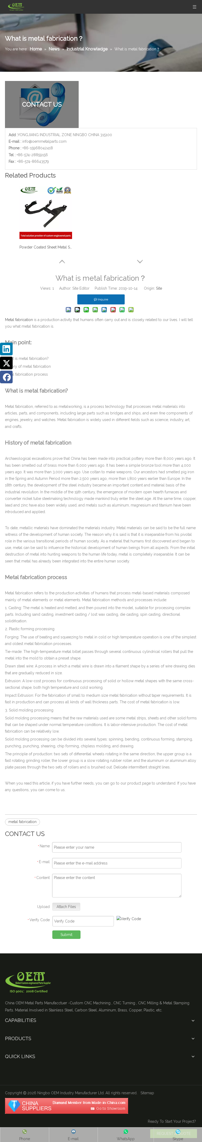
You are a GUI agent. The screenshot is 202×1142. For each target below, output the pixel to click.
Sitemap (147, 1093)
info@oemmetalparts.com (44, 141)
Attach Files (66, 907)
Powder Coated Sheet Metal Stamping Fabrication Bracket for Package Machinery (45, 247)
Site (159, 288)
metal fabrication (22, 822)
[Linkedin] (6, 349)
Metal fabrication (19, 320)
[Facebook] (6, 377)
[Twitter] (6, 363)
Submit (66, 935)
